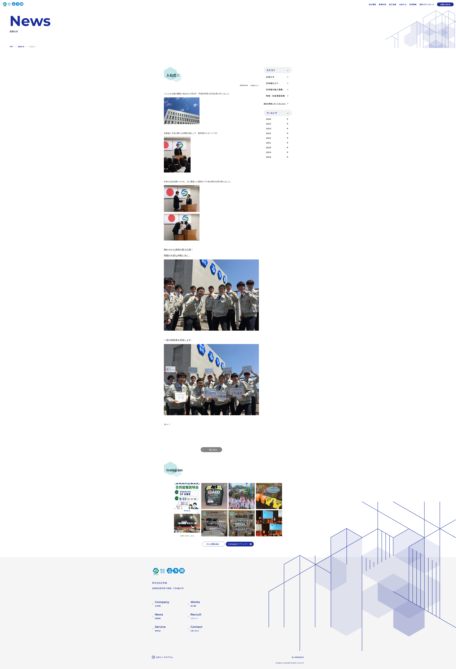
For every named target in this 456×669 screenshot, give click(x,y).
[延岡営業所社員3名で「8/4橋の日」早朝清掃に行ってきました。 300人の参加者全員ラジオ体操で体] (269, 496)
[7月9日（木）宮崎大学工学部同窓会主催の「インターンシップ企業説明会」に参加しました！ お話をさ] (214, 523)
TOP (11, 46)
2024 (268, 128)
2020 (268, 147)
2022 (268, 138)
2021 (268, 143)
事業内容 (382, 4)
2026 (268, 119)
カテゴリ (270, 70)
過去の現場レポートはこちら (275, 104)
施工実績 (392, 4)
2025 (268, 124)
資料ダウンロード (427, 4)
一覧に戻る (212, 449)
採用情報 (413, 4)
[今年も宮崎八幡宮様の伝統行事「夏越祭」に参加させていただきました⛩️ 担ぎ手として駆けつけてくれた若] (242, 496)
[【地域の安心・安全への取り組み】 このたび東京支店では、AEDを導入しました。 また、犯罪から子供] (214, 496)
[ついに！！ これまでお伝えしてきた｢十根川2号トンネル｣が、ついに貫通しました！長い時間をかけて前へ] (187, 523)
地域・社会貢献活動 (275, 95)
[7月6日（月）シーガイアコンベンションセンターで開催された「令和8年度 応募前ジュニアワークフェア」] (242, 523)
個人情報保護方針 (298, 657)
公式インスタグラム (164, 657)
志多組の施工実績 (274, 89)
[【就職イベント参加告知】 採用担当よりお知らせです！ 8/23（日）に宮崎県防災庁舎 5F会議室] (187, 496)
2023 (268, 133)
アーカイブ (271, 112)
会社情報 (372, 4)
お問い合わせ (445, 4)
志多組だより (272, 83)
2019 (268, 152)
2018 (268, 157)
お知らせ (403, 4)
